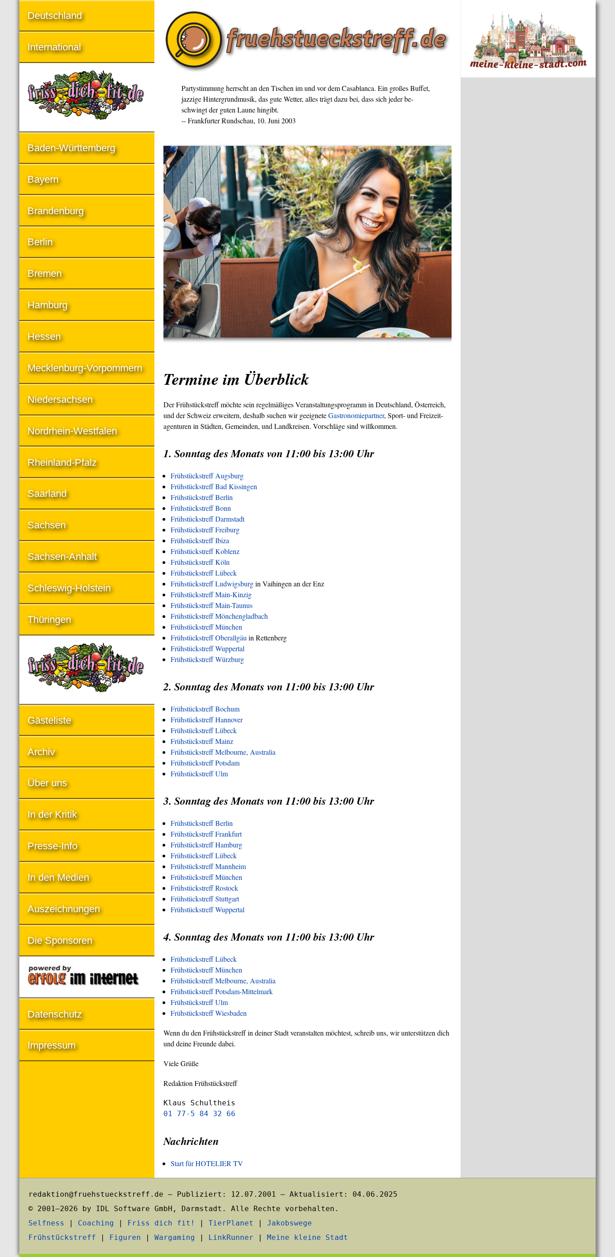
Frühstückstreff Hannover (207, 719)
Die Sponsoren (59, 940)
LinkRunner (230, 1237)
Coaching (96, 1223)
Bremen (44, 273)
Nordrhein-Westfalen (72, 431)
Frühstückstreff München (206, 626)
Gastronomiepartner (356, 415)
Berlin (40, 242)
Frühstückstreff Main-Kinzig (211, 594)
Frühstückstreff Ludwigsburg (212, 583)
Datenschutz (54, 1014)
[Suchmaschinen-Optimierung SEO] (86, 978)
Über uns (47, 782)
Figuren (125, 1237)
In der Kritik (52, 814)
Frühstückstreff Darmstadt (207, 518)
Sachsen (46, 525)
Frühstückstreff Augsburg (207, 475)
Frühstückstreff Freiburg (205, 529)
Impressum (51, 1045)
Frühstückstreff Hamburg (206, 844)
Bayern (43, 179)
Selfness (46, 1223)
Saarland (47, 493)
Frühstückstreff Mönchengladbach (219, 616)
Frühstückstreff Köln (200, 562)
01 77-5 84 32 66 (199, 1113)
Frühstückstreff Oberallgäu (209, 637)
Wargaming (174, 1237)
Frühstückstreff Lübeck (204, 572)
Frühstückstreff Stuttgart (205, 898)
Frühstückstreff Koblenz (205, 551)
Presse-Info (52, 846)
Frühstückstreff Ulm (199, 773)
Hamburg (47, 305)
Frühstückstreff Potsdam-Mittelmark (222, 991)
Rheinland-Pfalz (62, 462)
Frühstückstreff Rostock (204, 887)
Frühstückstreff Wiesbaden (209, 1013)
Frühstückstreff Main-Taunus (212, 605)
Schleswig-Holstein (69, 588)
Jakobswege (289, 1223)
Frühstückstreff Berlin (202, 497)
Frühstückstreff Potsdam (205, 762)
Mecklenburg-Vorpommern (84, 368)
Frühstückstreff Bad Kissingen (214, 486)
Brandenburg (55, 210)
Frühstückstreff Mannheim (208, 866)
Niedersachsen (60, 399)
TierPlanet (230, 1223)
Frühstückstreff (62, 1237)
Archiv (41, 751)
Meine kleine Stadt (307, 1237)
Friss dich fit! (161, 1223)
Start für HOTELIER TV (207, 1163)
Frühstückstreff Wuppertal (207, 648)
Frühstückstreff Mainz (202, 741)
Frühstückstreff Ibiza (200, 540)
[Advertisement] (528, 233)
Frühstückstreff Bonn (201, 508)
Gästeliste (49, 720)
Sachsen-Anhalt (62, 556)
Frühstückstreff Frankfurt (206, 833)
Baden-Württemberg (71, 147)
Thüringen (49, 619)
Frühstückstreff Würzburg (207, 659)
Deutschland (54, 15)
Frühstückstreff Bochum (205, 708)
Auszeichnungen (63, 909)
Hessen (44, 336)
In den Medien (58, 877)
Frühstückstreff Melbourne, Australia (223, 752)
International (54, 47)
